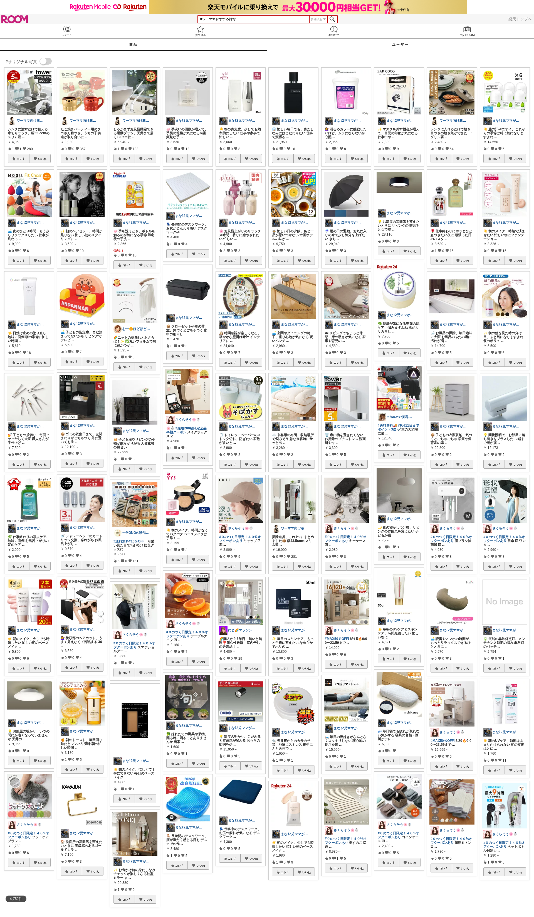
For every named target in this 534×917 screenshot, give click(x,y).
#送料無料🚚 (387, 425)
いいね (42, 158)
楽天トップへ (520, 19)
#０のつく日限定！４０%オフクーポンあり (29, 835)
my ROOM (467, 31)
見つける (200, 31)
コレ (19, 158)
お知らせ (333, 31)
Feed (67, 31)
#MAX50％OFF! (337, 639)
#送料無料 (121, 541)
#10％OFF (136, 541)
